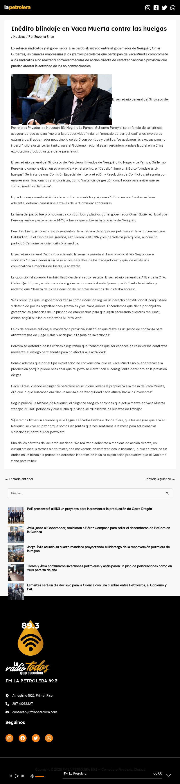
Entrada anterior (19, 479)
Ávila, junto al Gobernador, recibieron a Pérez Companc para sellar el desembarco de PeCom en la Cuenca (98, 530)
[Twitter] (164, 8)
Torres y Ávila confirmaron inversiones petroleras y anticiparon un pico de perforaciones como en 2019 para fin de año (99, 568)
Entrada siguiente (160, 479)
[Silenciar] (32, 776)
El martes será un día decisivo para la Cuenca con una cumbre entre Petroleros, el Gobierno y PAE (97, 587)
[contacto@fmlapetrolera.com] (31, 712)
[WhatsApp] (173, 8)
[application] (86, 776)
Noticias (19, 37)
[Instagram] (148, 8)
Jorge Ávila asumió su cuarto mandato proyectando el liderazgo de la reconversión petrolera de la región (98, 549)
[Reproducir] (16, 776)
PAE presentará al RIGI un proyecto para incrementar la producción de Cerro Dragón (89, 509)
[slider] (41, 780)
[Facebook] (156, 8)
